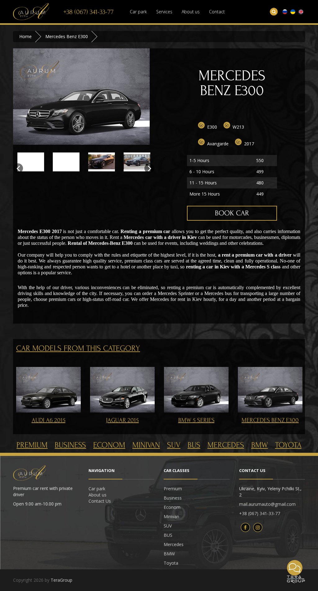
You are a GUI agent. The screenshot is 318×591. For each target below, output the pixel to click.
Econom (109, 445)
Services (164, 12)
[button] (294, 568)
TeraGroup (61, 580)
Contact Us (100, 501)
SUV (173, 445)
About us (191, 12)
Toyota (288, 445)
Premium (32, 445)
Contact (217, 12)
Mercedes (225, 445)
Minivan (146, 445)
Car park (138, 12)
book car (232, 213)
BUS (194, 445)
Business (70, 445)
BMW (259, 445)
